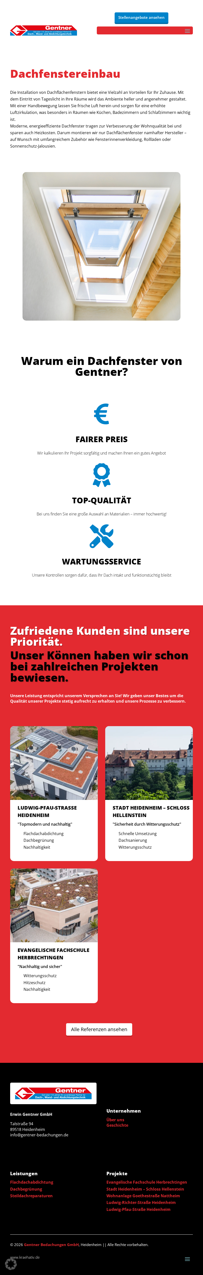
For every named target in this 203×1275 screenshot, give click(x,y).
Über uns (115, 1119)
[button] (11, 1264)
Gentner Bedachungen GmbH (51, 1244)
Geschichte (117, 1125)
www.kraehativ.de (25, 1257)
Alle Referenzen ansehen (99, 1029)
